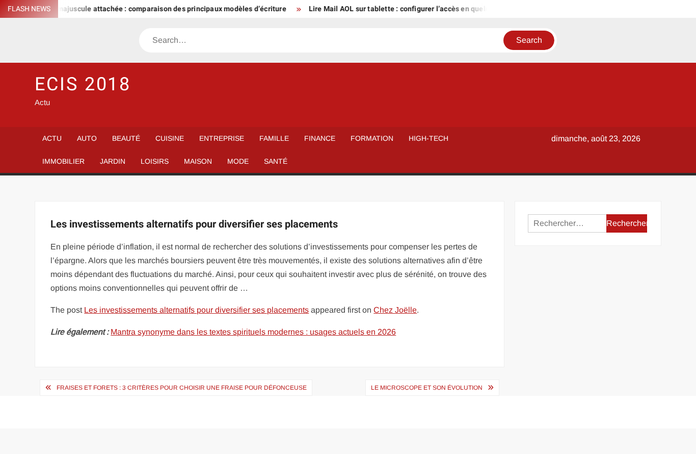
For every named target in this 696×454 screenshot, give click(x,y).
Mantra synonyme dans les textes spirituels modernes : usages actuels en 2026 (253, 331)
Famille (274, 138)
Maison (198, 161)
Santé (275, 161)
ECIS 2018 (83, 84)
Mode (238, 161)
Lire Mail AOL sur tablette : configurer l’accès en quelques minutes (414, 9)
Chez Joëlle (395, 310)
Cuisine (169, 138)
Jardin (112, 161)
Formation (372, 138)
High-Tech (428, 138)
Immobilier (63, 161)
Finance (319, 138)
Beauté (126, 138)
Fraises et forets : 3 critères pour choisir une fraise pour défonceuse (182, 387)
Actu (52, 138)
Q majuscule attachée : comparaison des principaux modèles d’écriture (162, 9)
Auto (87, 138)
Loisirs (155, 161)
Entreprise (221, 138)
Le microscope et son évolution (427, 387)
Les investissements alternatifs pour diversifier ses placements (196, 310)
